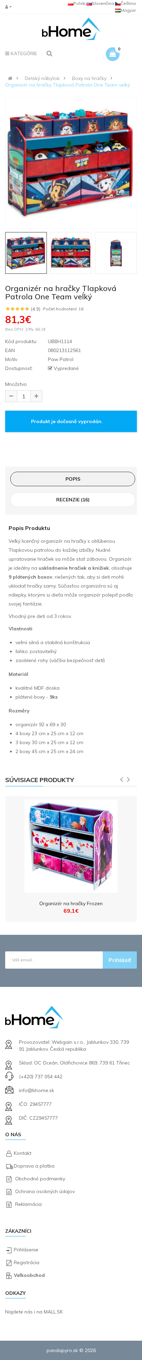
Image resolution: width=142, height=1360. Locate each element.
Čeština (128, 3)
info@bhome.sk (36, 1090)
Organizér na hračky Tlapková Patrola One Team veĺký (67, 84)
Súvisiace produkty (39, 780)
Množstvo (16, 384)
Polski (79, 3)
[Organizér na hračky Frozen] (71, 844)
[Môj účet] (10, 6)
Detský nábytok (42, 78)
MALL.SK (53, 1312)
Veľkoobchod (29, 1275)
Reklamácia (28, 1204)
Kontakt (22, 1153)
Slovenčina (103, 3)
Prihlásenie (26, 1250)
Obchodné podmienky (40, 1179)
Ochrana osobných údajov (45, 1191)
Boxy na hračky (89, 78)
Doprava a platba (34, 1166)
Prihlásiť (120, 960)
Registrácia (26, 1262)
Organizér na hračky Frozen (71, 903)
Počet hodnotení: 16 (63, 309)
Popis (72, 479)
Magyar (128, 10)
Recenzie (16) (73, 500)
